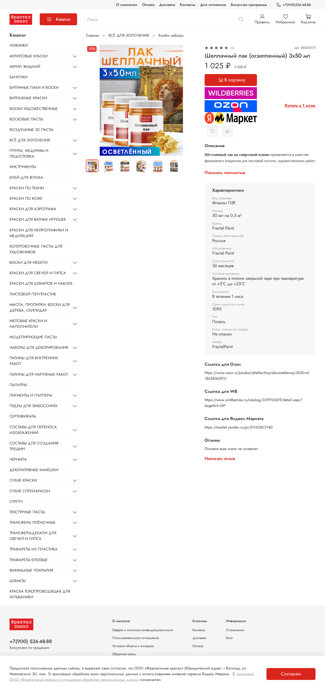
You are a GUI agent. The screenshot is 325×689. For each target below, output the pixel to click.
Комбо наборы (170, 35)
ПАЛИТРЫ (18, 385)
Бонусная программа (249, 4)
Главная (92, 35)
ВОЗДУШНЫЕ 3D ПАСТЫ (31, 129)
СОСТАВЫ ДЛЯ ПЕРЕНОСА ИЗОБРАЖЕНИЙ (33, 429)
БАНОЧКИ (18, 77)
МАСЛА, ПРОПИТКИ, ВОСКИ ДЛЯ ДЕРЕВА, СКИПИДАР (40, 307)
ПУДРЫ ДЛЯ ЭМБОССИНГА (34, 406)
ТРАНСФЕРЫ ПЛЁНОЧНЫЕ (32, 522)
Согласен (291, 673)
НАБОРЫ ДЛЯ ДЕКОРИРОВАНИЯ (39, 347)
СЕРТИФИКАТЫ (23, 416)
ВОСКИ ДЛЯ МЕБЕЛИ (29, 262)
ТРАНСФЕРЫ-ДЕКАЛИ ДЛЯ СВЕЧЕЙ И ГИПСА (33, 535)
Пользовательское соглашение (135, 637)
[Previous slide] (93, 100)
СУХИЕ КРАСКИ (23, 480)
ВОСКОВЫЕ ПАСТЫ (26, 119)
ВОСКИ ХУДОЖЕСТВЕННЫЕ (34, 108)
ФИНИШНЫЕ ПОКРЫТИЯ (31, 570)
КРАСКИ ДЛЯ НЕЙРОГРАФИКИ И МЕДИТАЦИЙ (39, 233)
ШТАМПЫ (18, 581)
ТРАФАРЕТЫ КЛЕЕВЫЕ (29, 560)
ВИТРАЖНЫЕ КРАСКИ (28, 98)
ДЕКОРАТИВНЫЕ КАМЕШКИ (34, 470)
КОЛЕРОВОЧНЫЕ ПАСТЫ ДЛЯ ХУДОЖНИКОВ (36, 249)
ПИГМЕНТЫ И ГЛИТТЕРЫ (31, 395)
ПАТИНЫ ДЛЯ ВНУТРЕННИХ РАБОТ (34, 360)
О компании (126, 4)
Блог (229, 637)
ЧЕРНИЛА (18, 459)
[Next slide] (189, 100)
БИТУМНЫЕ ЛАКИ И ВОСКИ (34, 87)
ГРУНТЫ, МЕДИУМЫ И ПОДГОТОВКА (29, 153)
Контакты (187, 4)
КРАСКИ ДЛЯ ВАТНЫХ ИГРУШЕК (38, 219)
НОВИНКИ (19, 45)
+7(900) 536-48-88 (31, 641)
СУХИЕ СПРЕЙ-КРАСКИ (30, 491)
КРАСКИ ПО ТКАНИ (27, 188)
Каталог (63, 19)
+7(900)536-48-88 (297, 4)
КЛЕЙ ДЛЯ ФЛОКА (26, 177)
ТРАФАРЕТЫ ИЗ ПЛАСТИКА (34, 549)
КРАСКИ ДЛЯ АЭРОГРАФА (33, 209)
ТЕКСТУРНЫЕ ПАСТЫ (27, 512)
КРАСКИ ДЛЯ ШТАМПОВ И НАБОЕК (41, 283)
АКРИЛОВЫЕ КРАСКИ (29, 56)
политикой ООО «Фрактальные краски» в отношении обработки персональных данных (132, 676)
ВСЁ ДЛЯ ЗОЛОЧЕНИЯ (128, 35)
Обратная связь (124, 654)
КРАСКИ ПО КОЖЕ (26, 198)
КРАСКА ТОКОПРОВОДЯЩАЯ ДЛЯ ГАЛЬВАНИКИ (40, 594)
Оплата (148, 4)
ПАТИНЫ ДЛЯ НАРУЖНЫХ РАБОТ (39, 374)
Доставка (167, 4)
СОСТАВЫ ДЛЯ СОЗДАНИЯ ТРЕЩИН (34, 446)
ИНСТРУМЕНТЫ (23, 167)
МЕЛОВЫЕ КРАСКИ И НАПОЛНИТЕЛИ (28, 323)
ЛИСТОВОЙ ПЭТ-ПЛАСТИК (33, 294)
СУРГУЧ (16, 501)
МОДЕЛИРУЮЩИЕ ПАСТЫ (33, 337)
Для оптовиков (213, 4)
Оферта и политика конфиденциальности (142, 630)
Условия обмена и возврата (133, 646)
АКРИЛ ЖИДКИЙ (25, 66)
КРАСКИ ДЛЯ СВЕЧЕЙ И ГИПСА (38, 273)
